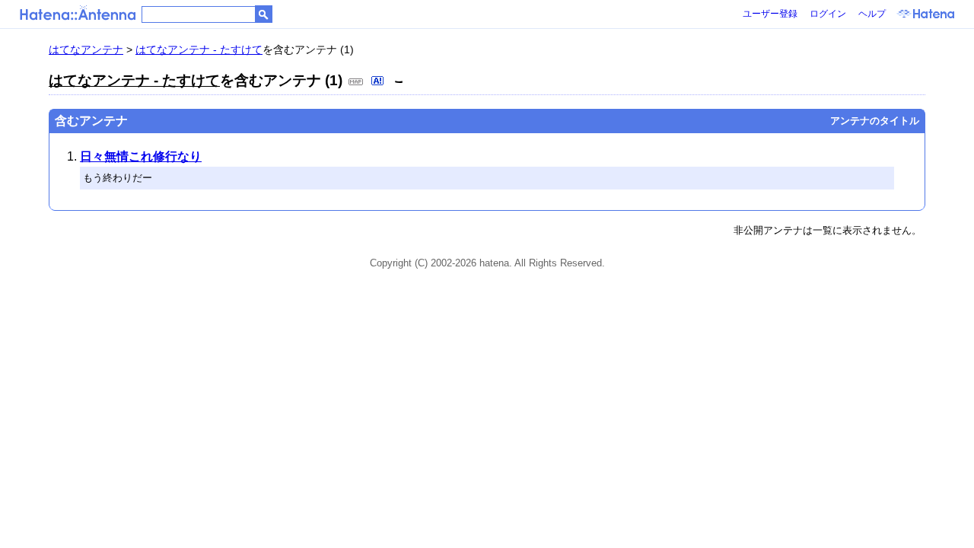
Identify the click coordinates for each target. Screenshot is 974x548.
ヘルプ (872, 13)
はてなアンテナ (86, 49)
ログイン (828, 13)
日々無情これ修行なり (141, 156)
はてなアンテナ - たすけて (199, 49)
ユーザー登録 (770, 13)
